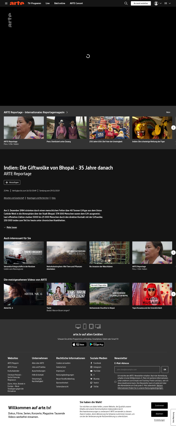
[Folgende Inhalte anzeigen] (173, 127)
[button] (126, 3)
